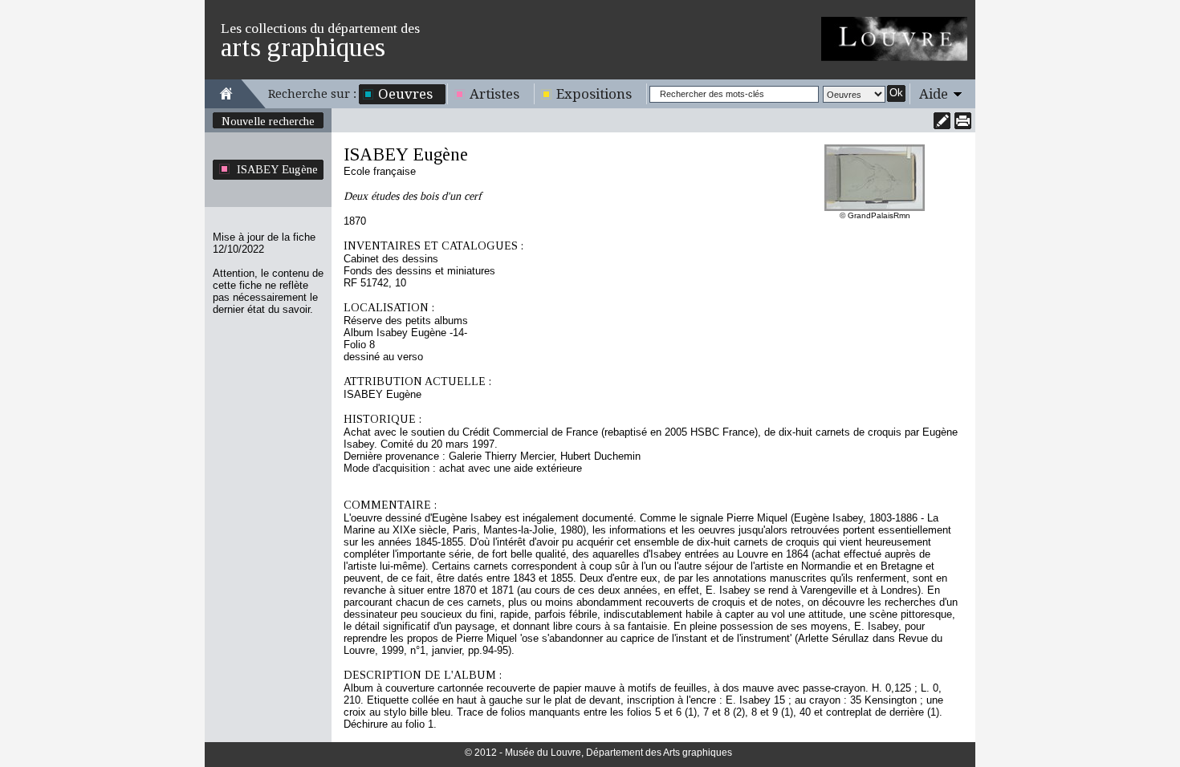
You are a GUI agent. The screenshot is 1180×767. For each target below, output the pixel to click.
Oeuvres (405, 94)
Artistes (494, 94)
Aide (933, 94)
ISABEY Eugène (277, 169)
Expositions (594, 94)
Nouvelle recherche (268, 121)
